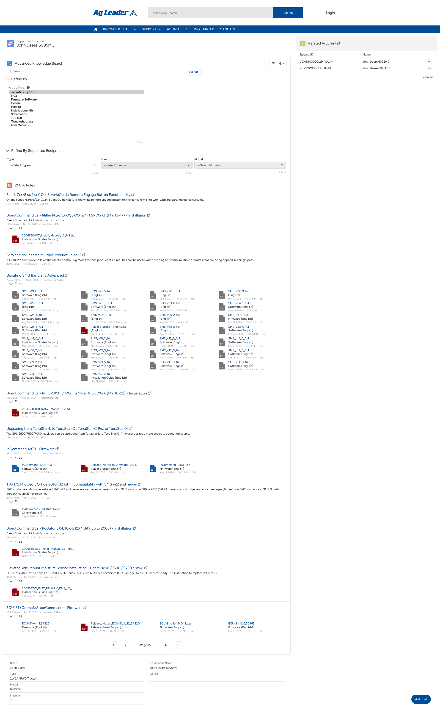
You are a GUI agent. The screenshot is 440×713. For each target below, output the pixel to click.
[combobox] (225, 12)
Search (288, 12)
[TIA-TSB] (76, 118)
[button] (429, 61)
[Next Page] (167, 645)
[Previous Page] (126, 645)
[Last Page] (178, 645)
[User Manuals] (76, 125)
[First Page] (114, 645)
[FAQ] (76, 96)
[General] (76, 103)
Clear (140, 142)
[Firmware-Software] (76, 99)
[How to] (76, 107)
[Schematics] (76, 114)
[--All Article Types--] (76, 92)
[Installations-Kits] (76, 110)
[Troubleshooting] (76, 121)
